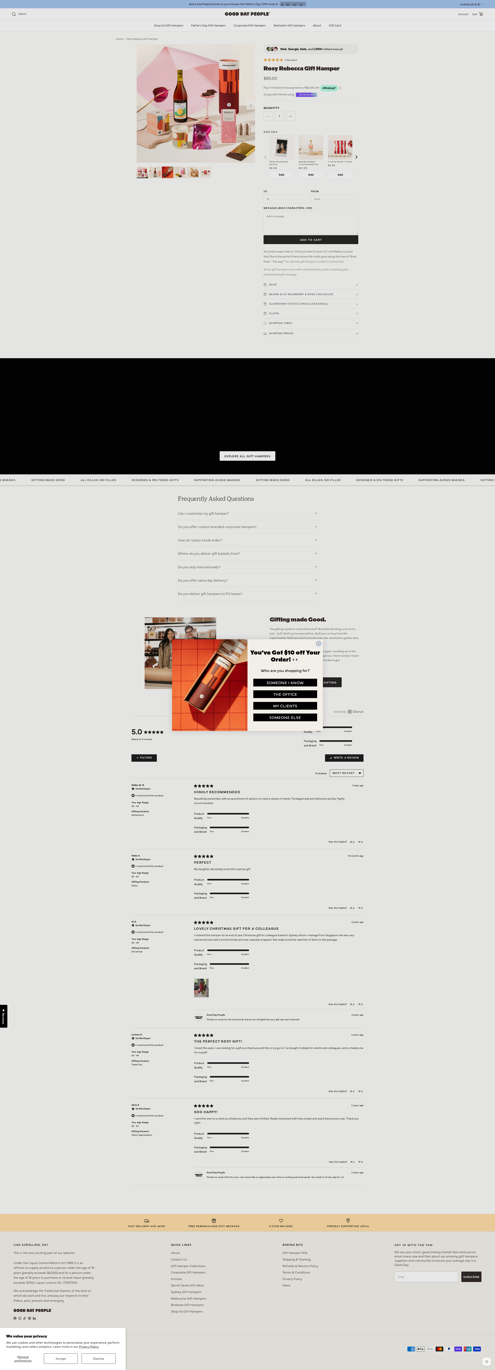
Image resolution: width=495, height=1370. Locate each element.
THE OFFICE (285, 694)
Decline (98, 1358)
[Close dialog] (318, 643)
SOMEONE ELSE (285, 717)
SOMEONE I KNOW (285, 682)
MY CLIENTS (285, 705)
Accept (61, 1358)
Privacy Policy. (89, 1346)
